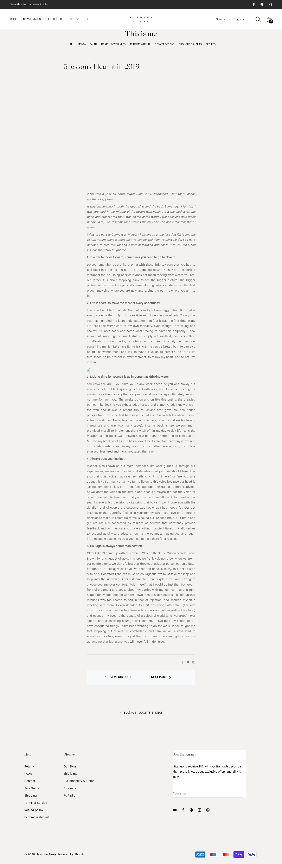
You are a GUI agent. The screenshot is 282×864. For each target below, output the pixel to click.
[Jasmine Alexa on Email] (175, 810)
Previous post (120, 677)
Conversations (164, 44)
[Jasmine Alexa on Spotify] (208, 810)
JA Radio (69, 795)
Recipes (211, 44)
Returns (29, 766)
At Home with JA (140, 44)
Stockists (70, 788)
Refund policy (33, 810)
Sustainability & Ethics (79, 781)
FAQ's (28, 773)
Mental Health (87, 44)
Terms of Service (35, 803)
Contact (29, 781)
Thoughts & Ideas (190, 44)
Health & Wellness (113, 44)
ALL (72, 44)
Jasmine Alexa (46, 854)
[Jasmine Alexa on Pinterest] (261, 4)
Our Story (70, 766)
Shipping (30, 795)
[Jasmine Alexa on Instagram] (270, 4)
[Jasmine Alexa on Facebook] (253, 4)
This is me (70, 773)
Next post (159, 677)
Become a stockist (36, 817)
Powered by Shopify (71, 854)
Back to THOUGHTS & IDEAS (143, 712)
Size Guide (31, 788)
